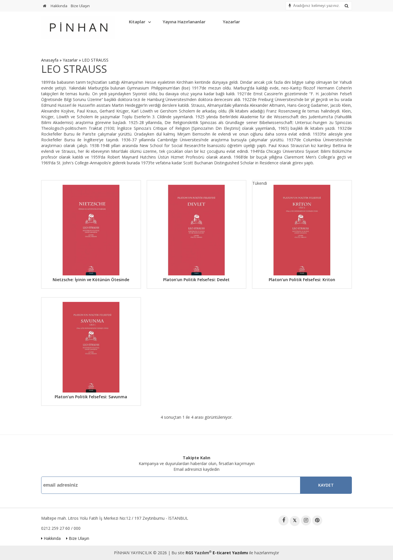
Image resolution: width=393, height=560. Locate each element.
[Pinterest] (317, 520)
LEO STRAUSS (95, 60)
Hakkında (59, 5)
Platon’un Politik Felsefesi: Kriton (302, 279)
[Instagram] (306, 520)
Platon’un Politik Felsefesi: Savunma (91, 396)
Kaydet (326, 485)
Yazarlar (231, 21)
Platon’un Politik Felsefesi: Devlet (196, 279)
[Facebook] (283, 520)
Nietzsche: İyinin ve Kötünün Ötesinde (91, 279)
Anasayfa (49, 60)
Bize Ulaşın (80, 5)
